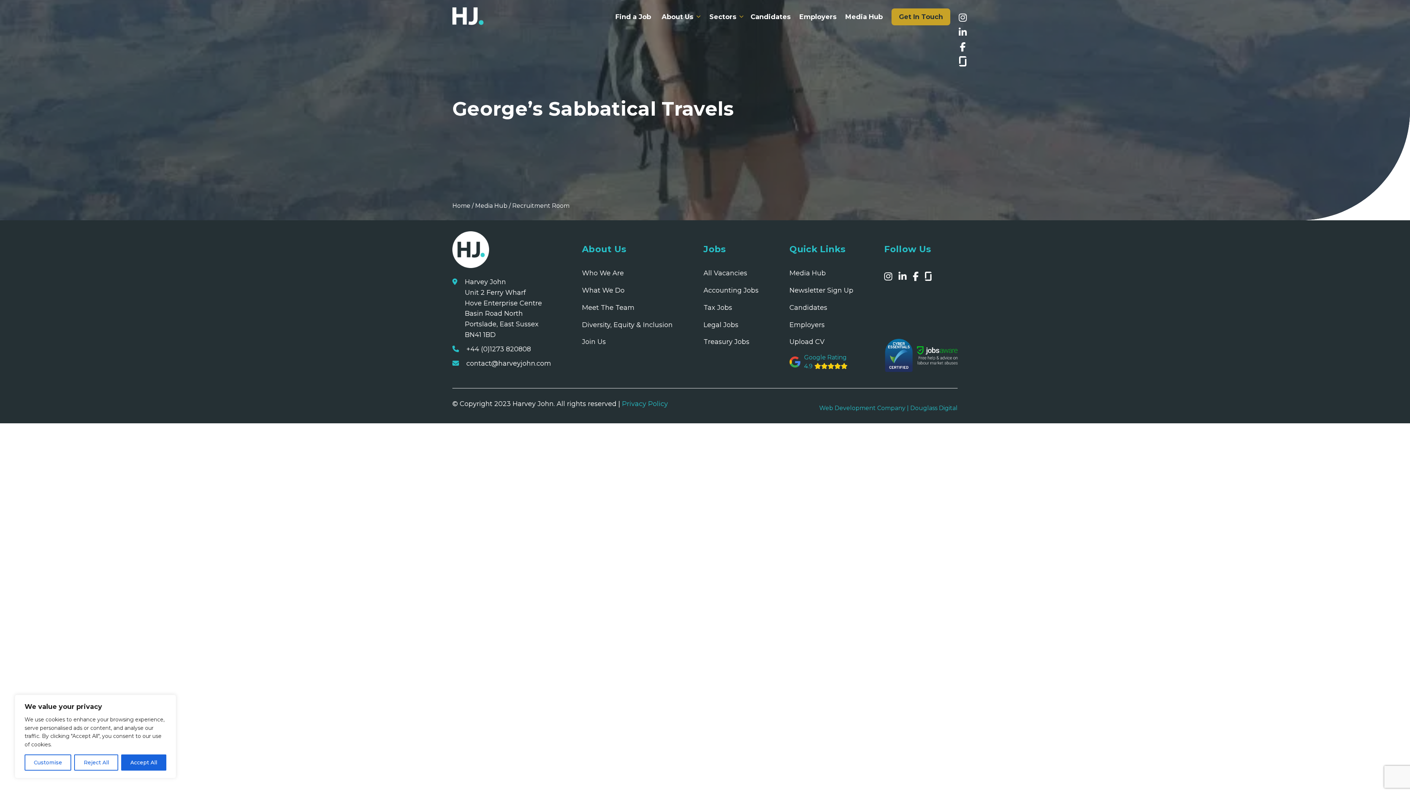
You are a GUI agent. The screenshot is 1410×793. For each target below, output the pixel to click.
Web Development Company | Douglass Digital (888, 408)
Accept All (143, 762)
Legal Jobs (721, 325)
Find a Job (633, 17)
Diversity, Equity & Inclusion (627, 325)
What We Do (603, 290)
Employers (817, 17)
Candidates (771, 17)
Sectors (722, 17)
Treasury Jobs (726, 342)
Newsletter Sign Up (821, 290)
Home (461, 205)
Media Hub (864, 17)
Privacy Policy (645, 404)
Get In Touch (921, 17)
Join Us (594, 342)
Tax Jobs (718, 308)
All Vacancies (725, 273)
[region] (95, 736)
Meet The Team (608, 308)
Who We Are (603, 273)
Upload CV (807, 342)
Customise (48, 762)
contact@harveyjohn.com (508, 363)
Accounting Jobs (731, 290)
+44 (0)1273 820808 (498, 349)
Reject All (96, 762)
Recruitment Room (541, 205)
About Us (677, 17)
